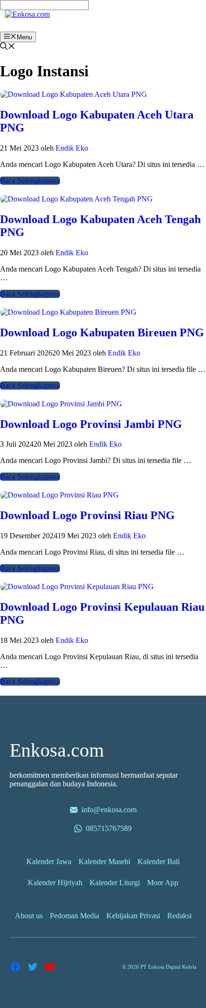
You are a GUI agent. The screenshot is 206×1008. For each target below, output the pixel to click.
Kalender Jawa (48, 861)
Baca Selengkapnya (30, 181)
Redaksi (179, 916)
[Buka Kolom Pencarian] (7, 47)
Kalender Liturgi (115, 882)
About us (29, 916)
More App (162, 882)
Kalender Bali (158, 861)
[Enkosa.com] (27, 14)
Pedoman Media (74, 916)
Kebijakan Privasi (133, 916)
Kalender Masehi (104, 861)
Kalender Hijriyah (55, 882)
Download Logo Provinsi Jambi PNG (91, 424)
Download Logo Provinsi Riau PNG (87, 515)
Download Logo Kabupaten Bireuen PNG (102, 332)
